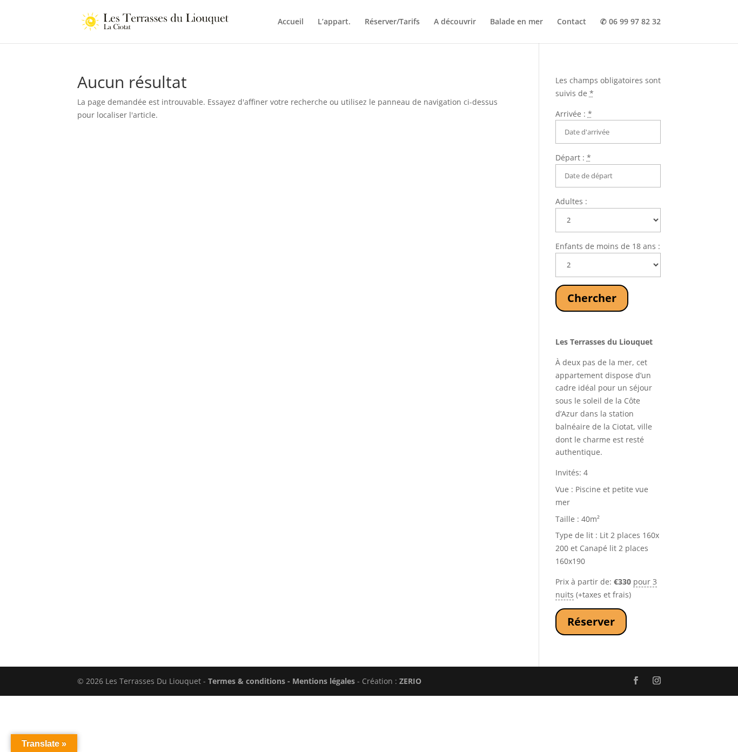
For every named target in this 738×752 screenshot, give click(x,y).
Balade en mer (516, 22)
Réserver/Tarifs (392, 22)
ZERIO (410, 681)
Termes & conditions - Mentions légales (281, 681)
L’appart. (334, 22)
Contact (571, 22)
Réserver (591, 621)
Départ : (573, 157)
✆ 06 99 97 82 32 (630, 22)
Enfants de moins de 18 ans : (607, 246)
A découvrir (455, 22)
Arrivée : (573, 114)
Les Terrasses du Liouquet (604, 342)
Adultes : (571, 201)
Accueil (291, 22)
